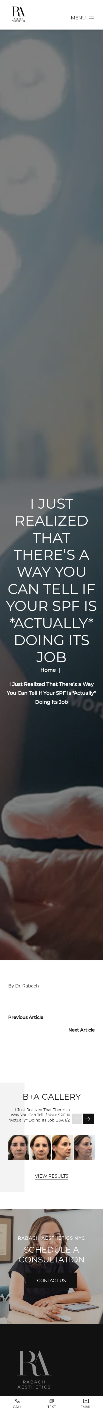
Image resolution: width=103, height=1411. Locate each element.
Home (48, 670)
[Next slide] (88, 1119)
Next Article (81, 1030)
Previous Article (25, 1017)
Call (17, 1406)
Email (85, 1406)
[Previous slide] (77, 1119)
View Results (51, 1176)
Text (52, 1406)
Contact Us (51, 1280)
